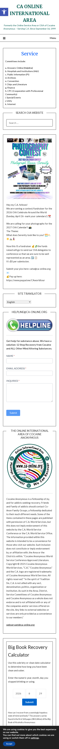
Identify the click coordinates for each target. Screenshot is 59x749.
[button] (4, 12)
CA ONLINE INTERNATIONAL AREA (29, 13)
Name (10, 355)
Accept (9, 744)
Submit (13, 413)
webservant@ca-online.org (20, 624)
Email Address (16, 368)
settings (35, 738)
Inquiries (13, 380)
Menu (53, 37)
